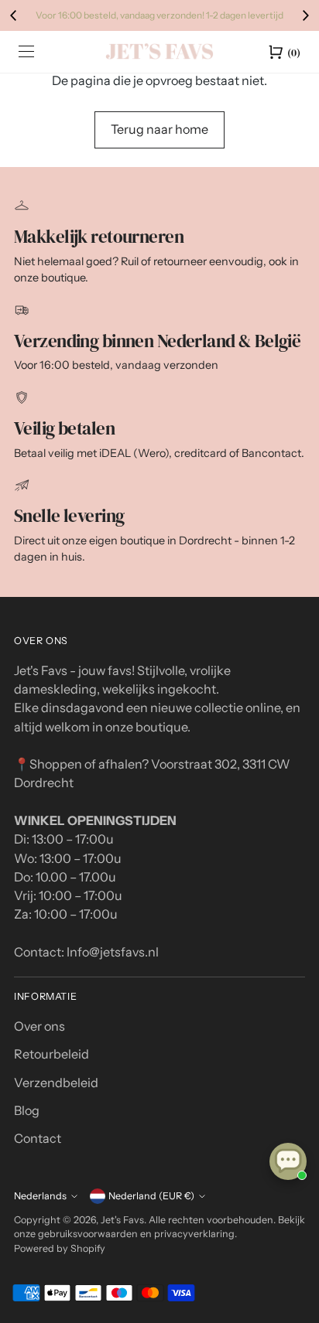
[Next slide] (305, 15)
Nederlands (40, 1196)
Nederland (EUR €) (151, 1196)
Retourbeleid (51, 1054)
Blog (26, 1110)
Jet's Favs (122, 1220)
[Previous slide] (14, 15)
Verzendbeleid (56, 1082)
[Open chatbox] (288, 1161)
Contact (37, 1138)
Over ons (39, 1026)
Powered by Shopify (59, 1248)
